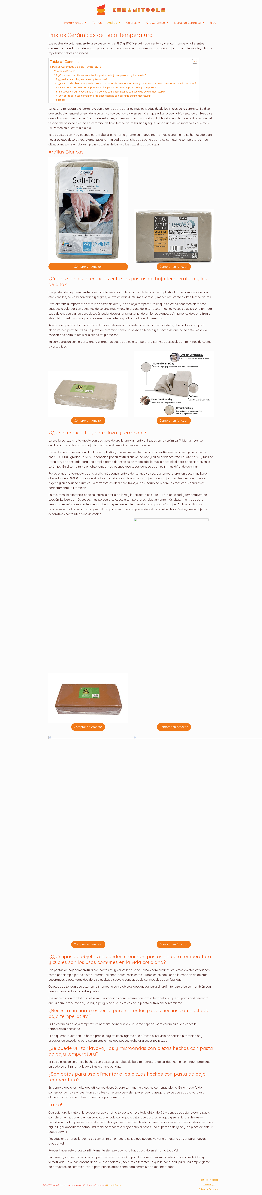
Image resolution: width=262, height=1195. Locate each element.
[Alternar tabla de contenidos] (193, 61)
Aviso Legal (209, 1184)
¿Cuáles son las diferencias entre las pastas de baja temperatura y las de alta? (102, 75)
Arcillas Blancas (66, 70)
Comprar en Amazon (88, 267)
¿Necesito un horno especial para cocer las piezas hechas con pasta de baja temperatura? (109, 87)
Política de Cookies (209, 1179)
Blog (213, 23)
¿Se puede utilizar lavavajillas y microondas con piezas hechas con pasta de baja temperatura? (111, 91)
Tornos (97, 23)
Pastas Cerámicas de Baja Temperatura (76, 66)
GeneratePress (113, 1185)
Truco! (61, 99)
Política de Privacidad (209, 1189)
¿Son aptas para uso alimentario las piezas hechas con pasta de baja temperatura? (104, 95)
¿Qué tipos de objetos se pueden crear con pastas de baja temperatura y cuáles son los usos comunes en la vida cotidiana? (127, 83)
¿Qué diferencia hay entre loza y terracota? (82, 79)
